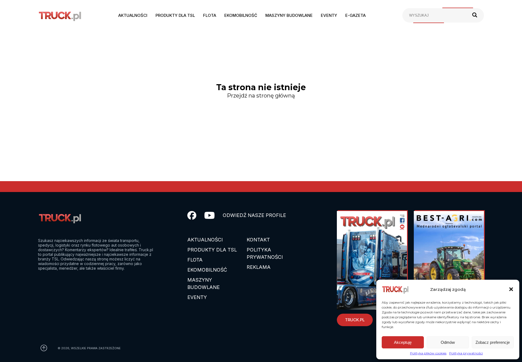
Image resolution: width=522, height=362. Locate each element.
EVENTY (197, 297)
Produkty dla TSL (175, 15)
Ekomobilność (240, 15)
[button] (511, 289)
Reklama (259, 267)
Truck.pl (355, 319)
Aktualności (132, 15)
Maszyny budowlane (289, 15)
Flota (209, 15)
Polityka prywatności (466, 353)
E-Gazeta (355, 15)
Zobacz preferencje (493, 342)
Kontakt (258, 240)
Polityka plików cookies (428, 353)
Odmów (448, 342)
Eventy (329, 15)
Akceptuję (403, 342)
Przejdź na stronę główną (261, 95)
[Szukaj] (474, 15)
